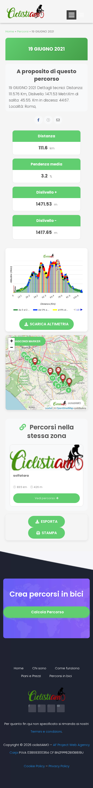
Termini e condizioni (46, 731)
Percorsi (23, 31)
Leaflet (48, 408)
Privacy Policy (59, 766)
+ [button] (11, 341)
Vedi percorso (45, 498)
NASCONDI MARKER (27, 341)
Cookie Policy (34, 766)
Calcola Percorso (47, 612)
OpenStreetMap (64, 408)
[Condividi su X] (48, 120)
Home (9, 31)
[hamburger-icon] (71, 15)
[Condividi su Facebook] (38, 120)
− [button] (11, 347)
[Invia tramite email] (58, 120)
